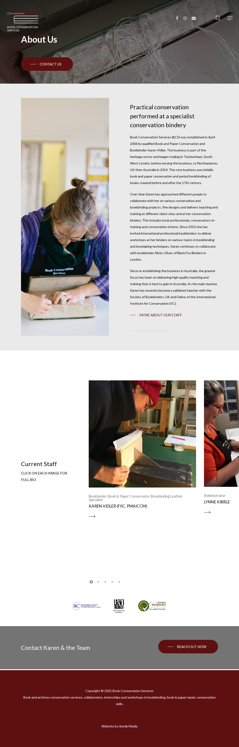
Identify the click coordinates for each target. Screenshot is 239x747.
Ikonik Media (128, 726)
